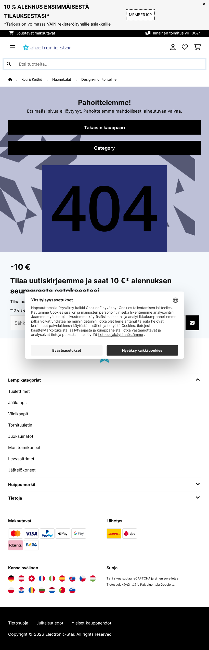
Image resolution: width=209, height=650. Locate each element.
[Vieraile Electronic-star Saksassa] (11, 578)
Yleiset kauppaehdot (91, 622)
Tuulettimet (19, 391)
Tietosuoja (18, 622)
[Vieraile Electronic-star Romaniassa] (32, 590)
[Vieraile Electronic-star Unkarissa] (93, 578)
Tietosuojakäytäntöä (121, 584)
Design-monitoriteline (98, 79)
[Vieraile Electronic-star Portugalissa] (62, 590)
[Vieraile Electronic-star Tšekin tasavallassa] (83, 578)
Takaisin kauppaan (104, 127)
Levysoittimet (21, 458)
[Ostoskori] (197, 47)
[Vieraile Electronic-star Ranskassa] (42, 578)
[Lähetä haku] (9, 64)
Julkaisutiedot (49, 622)
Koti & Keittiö (32, 79)
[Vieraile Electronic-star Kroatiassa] (21, 590)
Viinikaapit (18, 413)
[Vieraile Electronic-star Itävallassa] (21, 578)
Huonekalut (62, 79)
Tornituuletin (20, 425)
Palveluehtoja (150, 584)
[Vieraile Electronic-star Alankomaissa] (52, 590)
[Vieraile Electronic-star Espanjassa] (62, 578)
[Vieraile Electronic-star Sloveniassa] (72, 590)
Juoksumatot (20, 436)
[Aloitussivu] (14, 79)
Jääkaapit (17, 402)
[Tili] (173, 47)
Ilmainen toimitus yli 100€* (177, 33)
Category (104, 148)
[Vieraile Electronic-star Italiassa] (52, 578)
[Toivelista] (185, 47)
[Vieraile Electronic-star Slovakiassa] (72, 578)
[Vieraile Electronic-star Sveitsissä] (32, 578)
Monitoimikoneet (24, 447)
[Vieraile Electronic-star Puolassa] (11, 590)
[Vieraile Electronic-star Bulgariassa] (42, 590)
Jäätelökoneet (22, 469)
